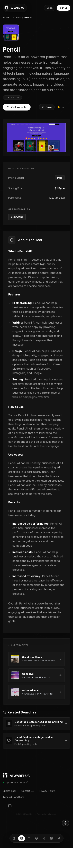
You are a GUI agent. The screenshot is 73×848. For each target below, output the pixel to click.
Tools (17, 17)
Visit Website (18, 107)
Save (49, 107)
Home (6, 17)
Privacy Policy (47, 790)
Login (49, 8)
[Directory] (21, 838)
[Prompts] (51, 838)
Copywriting (12, 97)
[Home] (14, 838)
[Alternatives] (44, 838)
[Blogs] (29, 838)
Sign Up (63, 8)
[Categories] (36, 838)
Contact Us (27, 790)
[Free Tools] (59, 838)
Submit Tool (9, 790)
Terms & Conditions (13, 797)
